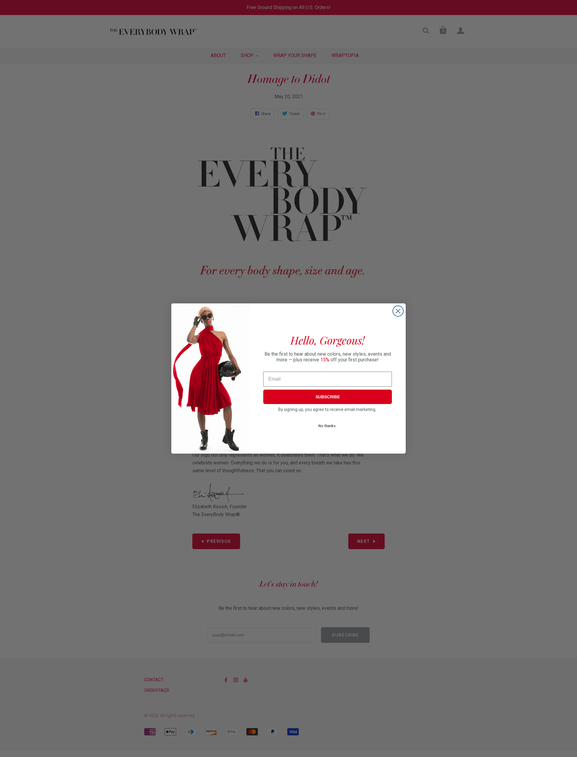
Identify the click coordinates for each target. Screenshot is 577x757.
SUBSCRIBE (328, 396)
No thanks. (327, 426)
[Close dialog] (398, 311)
